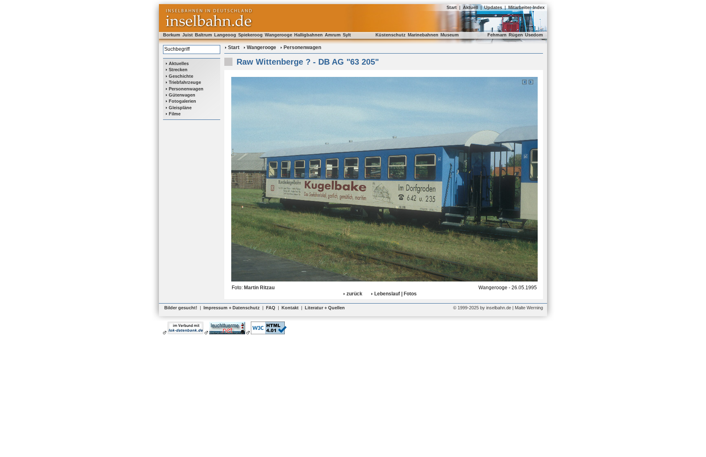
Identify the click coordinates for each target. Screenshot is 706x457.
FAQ (270, 307)
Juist (187, 34)
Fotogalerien (182, 101)
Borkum (171, 34)
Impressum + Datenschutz (231, 307)
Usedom (534, 34)
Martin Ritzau (259, 287)
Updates (493, 7)
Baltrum (203, 34)
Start (452, 7)
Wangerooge (278, 34)
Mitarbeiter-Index (526, 7)
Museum (449, 34)
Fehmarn (497, 34)
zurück (354, 294)
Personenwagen (186, 88)
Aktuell (470, 7)
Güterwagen (182, 94)
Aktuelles (179, 63)
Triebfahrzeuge (185, 82)
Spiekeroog (250, 34)
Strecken (178, 69)
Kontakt (290, 307)
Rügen (516, 34)
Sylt (347, 34)
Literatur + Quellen (325, 307)
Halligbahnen (308, 34)
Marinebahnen (423, 34)
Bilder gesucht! (180, 307)
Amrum (333, 34)
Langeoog (225, 34)
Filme (175, 113)
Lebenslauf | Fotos (395, 294)
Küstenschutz (390, 34)
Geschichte (181, 76)
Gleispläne (180, 107)
